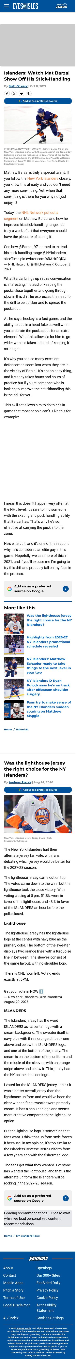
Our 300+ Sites (48, 1275)
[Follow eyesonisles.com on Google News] (66, 589)
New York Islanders (42, 178)
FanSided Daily (48, 1283)
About (8, 1268)
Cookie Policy (47, 1298)
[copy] (29, 93)
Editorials (22, 729)
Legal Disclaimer (16, 1305)
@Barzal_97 (28, 247)
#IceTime (11, 259)
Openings (44, 1268)
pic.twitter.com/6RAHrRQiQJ (43, 259)
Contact (9, 1275)
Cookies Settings (50, 1318)
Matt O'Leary (18, 86)
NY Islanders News (28, 1235)
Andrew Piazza (20, 782)
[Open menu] (6, 6)
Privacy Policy (47, 1290)
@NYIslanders (54, 253)
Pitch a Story (13, 1290)
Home (8, 729)
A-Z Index (11, 1318)
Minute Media (24, 1328)
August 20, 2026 (16, 1002)
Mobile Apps (13, 1283)
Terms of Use (14, 1298)
